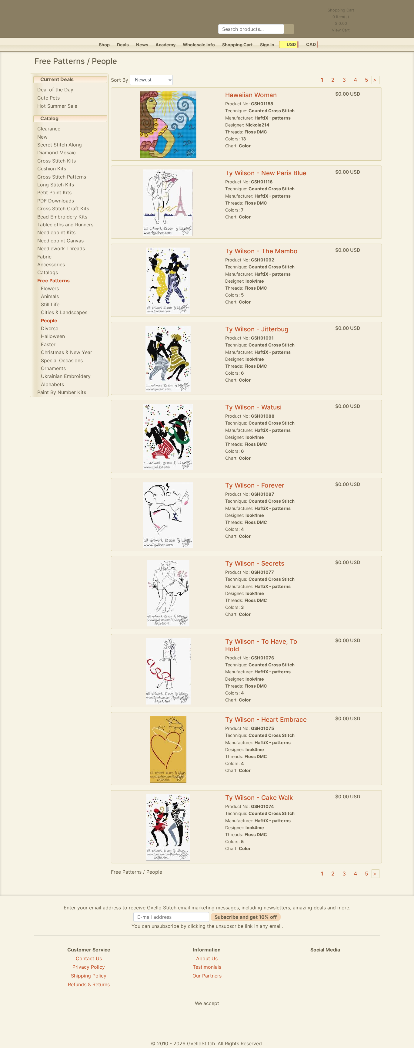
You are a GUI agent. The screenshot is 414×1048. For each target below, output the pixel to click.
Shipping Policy (88, 976)
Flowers (50, 288)
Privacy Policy (88, 967)
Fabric (44, 257)
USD (291, 44)
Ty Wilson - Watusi (253, 407)
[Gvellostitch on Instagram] (346, 972)
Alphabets (52, 384)
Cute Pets (48, 98)
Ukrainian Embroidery (66, 376)
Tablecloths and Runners (65, 225)
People (49, 320)
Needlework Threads (61, 248)
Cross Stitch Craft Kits (63, 208)
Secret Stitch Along (59, 145)
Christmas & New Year (66, 352)
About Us (207, 958)
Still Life (50, 304)
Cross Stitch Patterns (61, 177)
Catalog (49, 118)
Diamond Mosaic (56, 152)
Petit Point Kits (54, 192)
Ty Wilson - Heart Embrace (266, 719)
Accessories (51, 264)
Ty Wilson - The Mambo (261, 251)
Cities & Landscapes (64, 312)
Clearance (48, 129)
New (42, 137)
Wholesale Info (199, 44)
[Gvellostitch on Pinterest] (325, 972)
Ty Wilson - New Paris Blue (265, 173)
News (142, 44)
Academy (165, 44)
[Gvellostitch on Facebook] (304, 972)
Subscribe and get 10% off (246, 917)
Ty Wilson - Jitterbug (257, 329)
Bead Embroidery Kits (62, 217)
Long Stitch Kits (55, 185)
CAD (310, 44)
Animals (50, 296)
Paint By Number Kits (61, 392)
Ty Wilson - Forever (254, 485)
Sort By (119, 80)
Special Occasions (62, 360)
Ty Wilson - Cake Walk (259, 797)
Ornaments (53, 368)
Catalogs (47, 272)
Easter (48, 344)
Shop (104, 44)
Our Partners (207, 976)
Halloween (53, 336)
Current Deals (57, 79)
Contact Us (89, 958)
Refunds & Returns (89, 984)
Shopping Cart (237, 44)
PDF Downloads (55, 201)
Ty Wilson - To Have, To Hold (261, 645)
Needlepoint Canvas (60, 241)
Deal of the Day (55, 90)
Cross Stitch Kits (56, 161)
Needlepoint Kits (56, 232)
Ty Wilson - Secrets (254, 563)
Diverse (49, 328)
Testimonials (207, 967)
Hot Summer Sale (57, 106)
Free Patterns (53, 281)
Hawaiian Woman (251, 95)
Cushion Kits (51, 169)
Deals (123, 44)
